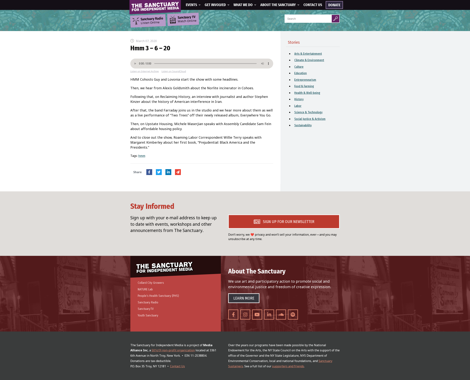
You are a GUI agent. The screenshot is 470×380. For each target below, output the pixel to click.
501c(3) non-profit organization (173, 350)
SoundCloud (281, 314)
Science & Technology (308, 112)
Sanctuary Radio (148, 302)
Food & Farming (304, 86)
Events (191, 5)
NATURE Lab (145, 289)
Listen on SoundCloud (174, 71)
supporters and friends (288, 366)
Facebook (149, 172)
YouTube (257, 314)
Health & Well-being (307, 93)
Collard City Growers (151, 283)
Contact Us (312, 5)
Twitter (159, 172)
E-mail (178, 172)
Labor (297, 106)
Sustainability (303, 125)
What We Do (243, 5)
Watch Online (187, 19)
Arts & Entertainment (308, 54)
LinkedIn (168, 172)
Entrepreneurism (305, 80)
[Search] (335, 19)
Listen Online (151, 21)
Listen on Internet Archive (144, 71)
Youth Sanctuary (148, 315)
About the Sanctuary (278, 5)
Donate (334, 5)
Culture (298, 67)
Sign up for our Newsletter (288, 221)
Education (300, 73)
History (299, 99)
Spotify (293, 314)
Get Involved (215, 5)
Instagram (245, 314)
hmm (141, 156)
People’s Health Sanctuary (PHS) (158, 296)
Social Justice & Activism (310, 119)
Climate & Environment (309, 60)
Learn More (243, 298)
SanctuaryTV (146, 309)
